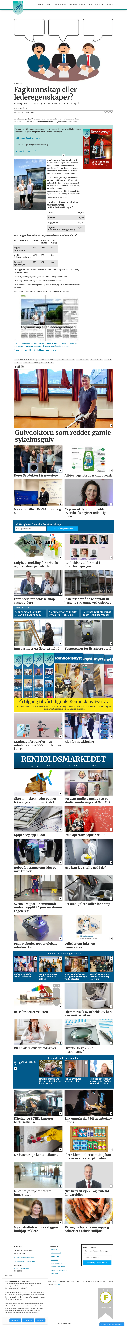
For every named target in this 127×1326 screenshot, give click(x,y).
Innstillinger (15, 1320)
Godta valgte (28, 1320)
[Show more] (63, 155)
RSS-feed (54, 1274)
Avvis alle (40, 1320)
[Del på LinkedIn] (108, 112)
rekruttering (96, 360)
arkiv (36, 363)
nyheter (108, 360)
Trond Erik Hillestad (21, 1268)
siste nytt (28, 363)
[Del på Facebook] (105, 112)
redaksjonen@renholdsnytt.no (25, 1261)
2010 (42, 363)
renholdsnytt (83, 360)
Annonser (82, 5)
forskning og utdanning (25, 360)
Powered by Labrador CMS (63, 1323)
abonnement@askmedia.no (24, 1257)
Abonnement (73, 5)
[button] (17, 965)
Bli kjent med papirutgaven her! (28, 138)
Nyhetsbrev (99, 5)
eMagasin (108, 5)
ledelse (18, 363)
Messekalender (57, 1263)
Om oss (90, 5)
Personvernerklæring (59, 1270)
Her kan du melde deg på (25, 151)
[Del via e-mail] (111, 112)
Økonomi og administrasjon (48, 360)
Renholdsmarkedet (60, 5)
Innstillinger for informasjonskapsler (111, 1324)
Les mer (57, 1284)
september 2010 (68, 360)
